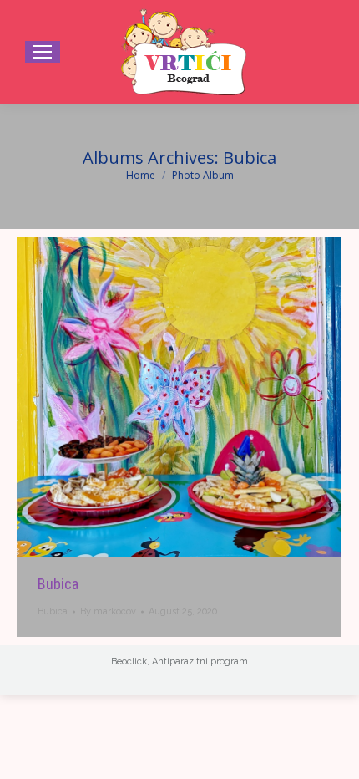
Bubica (58, 584)
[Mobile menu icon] (42, 52)
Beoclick (129, 661)
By (108, 611)
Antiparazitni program (200, 661)
